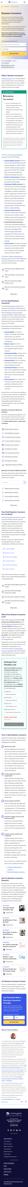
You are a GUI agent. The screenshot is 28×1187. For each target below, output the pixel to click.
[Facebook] (8, 1130)
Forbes (3, 1080)
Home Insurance (8, 1144)
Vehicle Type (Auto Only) (9, 709)
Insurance (7, 6)
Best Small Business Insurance (16, 872)
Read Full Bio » (4, 1102)
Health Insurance (8, 1151)
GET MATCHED (14, 53)
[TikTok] (14, 1130)
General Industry (8, 697)
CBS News (20, 1078)
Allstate (9, 1078)
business (18, 1043)
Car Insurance (7, 1141)
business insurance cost (12, 624)
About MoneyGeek (9, 1163)
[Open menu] (1, 2)
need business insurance (13, 306)
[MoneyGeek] (13, 2)
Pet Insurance (7, 1154)
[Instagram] (11, 1130)
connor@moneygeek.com (7, 1099)
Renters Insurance (8, 1146)
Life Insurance (7, 1149)
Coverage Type (7, 691)
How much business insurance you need (12, 517)
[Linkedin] (21, 1102)
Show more (13, 294)
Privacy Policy (7, 1169)
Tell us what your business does (9, 41)
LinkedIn (18, 1099)
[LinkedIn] (16, 1130)
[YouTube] (19, 1130)
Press (5, 1166)
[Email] (26, 1102)
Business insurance (6, 78)
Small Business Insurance (10, 1156)
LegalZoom (9, 1080)
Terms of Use (7, 1171)
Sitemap (6, 1174)
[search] (24, 2)
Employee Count (7, 703)
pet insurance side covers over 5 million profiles (12, 1071)
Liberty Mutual (14, 1078)
